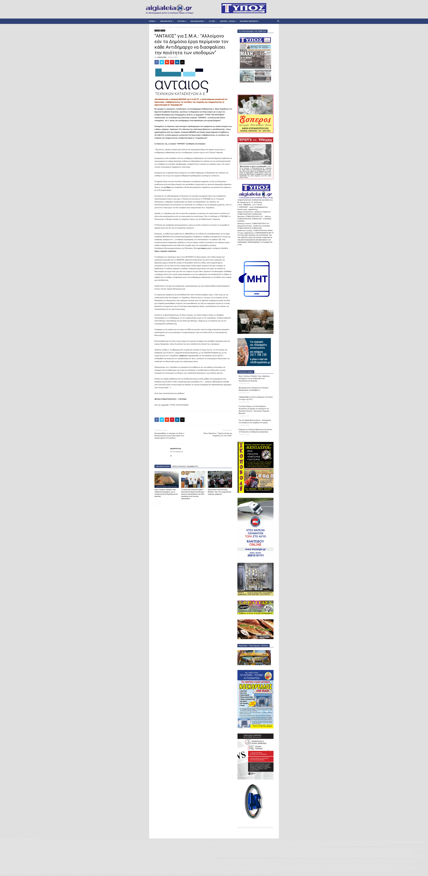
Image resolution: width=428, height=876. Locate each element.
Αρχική (156, 27)
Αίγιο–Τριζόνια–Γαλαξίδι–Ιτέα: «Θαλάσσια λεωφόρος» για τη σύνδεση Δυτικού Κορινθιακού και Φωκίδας (254, 378)
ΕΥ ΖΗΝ (212, 21)
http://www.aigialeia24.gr (176, 451)
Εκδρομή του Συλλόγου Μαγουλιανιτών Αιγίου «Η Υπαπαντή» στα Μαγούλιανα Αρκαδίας (255, 431)
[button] (278, 21)
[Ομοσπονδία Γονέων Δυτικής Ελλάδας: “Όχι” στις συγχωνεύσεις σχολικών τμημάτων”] (220, 479)
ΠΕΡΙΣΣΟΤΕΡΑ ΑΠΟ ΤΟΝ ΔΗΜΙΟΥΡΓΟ (185, 466)
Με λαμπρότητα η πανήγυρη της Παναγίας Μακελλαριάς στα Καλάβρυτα (254, 389)
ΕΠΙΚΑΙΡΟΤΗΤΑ (166, 21)
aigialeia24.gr (161, 57)
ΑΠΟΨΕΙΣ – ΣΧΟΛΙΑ (227, 21)
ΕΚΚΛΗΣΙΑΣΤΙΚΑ (197, 21)
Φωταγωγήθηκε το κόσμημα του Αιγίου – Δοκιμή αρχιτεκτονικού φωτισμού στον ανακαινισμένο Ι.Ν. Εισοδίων (169, 435)
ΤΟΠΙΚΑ (152, 21)
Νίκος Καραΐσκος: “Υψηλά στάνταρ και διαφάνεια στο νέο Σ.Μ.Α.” (218, 434)
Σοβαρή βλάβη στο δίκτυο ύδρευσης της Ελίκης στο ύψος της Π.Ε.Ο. (256, 398)
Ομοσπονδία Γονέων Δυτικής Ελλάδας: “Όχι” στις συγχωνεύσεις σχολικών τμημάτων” (219, 492)
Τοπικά (170, 27)
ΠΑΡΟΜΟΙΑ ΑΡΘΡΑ (163, 466)
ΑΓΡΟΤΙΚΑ (181, 21)
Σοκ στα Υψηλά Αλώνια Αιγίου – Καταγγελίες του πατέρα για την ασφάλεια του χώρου (255, 421)
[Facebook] (172, 456)
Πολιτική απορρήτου (249, 21)
